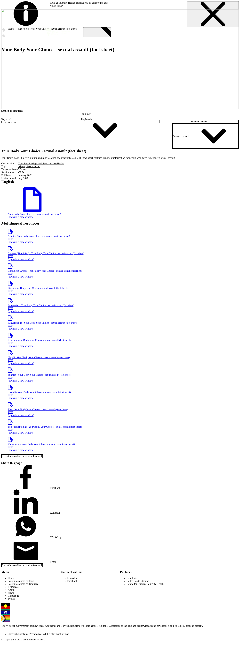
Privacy (33, 634)
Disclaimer (23, 634)
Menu (5, 572)
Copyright (13, 634)
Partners (125, 572)
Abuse (21, 166)
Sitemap (65, 634)
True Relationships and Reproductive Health (41, 163)
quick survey (57, 5)
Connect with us (71, 572)
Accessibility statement (49, 634)
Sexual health (33, 166)
